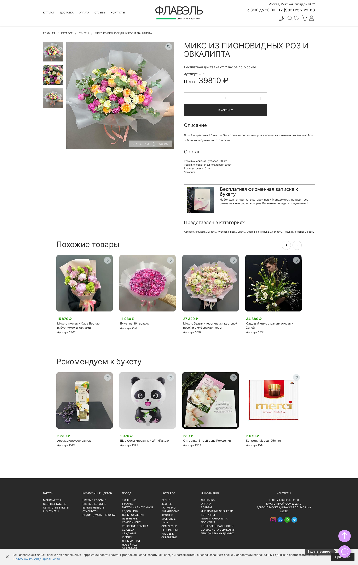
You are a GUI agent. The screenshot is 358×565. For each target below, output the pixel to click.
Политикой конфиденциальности (36, 559)
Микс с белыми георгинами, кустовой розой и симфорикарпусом (210, 325)
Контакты (118, 12)
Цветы (241, 231)
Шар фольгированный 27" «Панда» (145, 440)
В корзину (225, 110)
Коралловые (170, 511)
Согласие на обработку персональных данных (218, 531)
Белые (165, 500)
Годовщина (130, 511)
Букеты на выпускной (137, 507)
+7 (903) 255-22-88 (287, 499)
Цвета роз (168, 493)
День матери (131, 540)
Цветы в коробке (94, 500)
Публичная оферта (214, 518)
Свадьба (128, 529)
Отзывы (99, 12)
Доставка (67, 12)
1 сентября (129, 499)
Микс (165, 522)
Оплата (84, 12)
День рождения (133, 514)
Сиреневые (169, 537)
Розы (287, 231)
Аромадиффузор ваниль (74, 440)
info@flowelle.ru (288, 503)
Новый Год (129, 544)
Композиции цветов (97, 493)
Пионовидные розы (302, 231)
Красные (167, 515)
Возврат (206, 507)
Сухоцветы (90, 511)
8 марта (127, 503)
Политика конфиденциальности (217, 524)
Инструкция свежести (217, 511)
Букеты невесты (93, 507)
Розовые (167, 533)
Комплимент (131, 522)
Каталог (48, 12)
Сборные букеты (257, 231)
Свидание (129, 533)
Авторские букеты (195, 231)
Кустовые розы (227, 231)
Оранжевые (169, 526)
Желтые (166, 503)
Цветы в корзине (94, 503)
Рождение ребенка (135, 526)
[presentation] (286, 245)
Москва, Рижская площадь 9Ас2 (291, 4)
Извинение (130, 518)
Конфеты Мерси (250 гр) (263, 440)
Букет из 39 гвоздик (134, 323)
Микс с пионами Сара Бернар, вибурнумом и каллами (78, 325)
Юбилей (127, 537)
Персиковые (170, 529)
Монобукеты (52, 500)
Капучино (168, 507)
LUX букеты (275, 231)
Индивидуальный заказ (99, 515)
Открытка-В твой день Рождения (207, 440)
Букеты (211, 231)
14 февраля (129, 548)
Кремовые (168, 518)
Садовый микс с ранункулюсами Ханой (269, 325)
